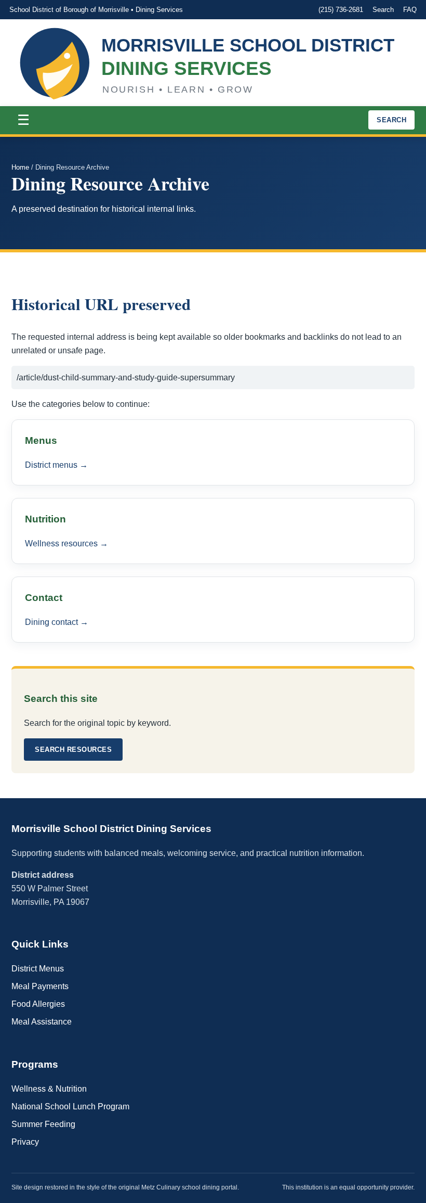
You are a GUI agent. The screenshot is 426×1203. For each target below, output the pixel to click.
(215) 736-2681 (340, 10)
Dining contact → (56, 622)
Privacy (25, 1141)
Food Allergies (38, 1004)
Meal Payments (40, 986)
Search (383, 10)
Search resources (73, 749)
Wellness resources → (66, 543)
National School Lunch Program (70, 1106)
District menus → (56, 464)
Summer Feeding (43, 1124)
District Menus (37, 968)
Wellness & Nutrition (49, 1088)
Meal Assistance (41, 1021)
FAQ (410, 10)
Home (20, 167)
